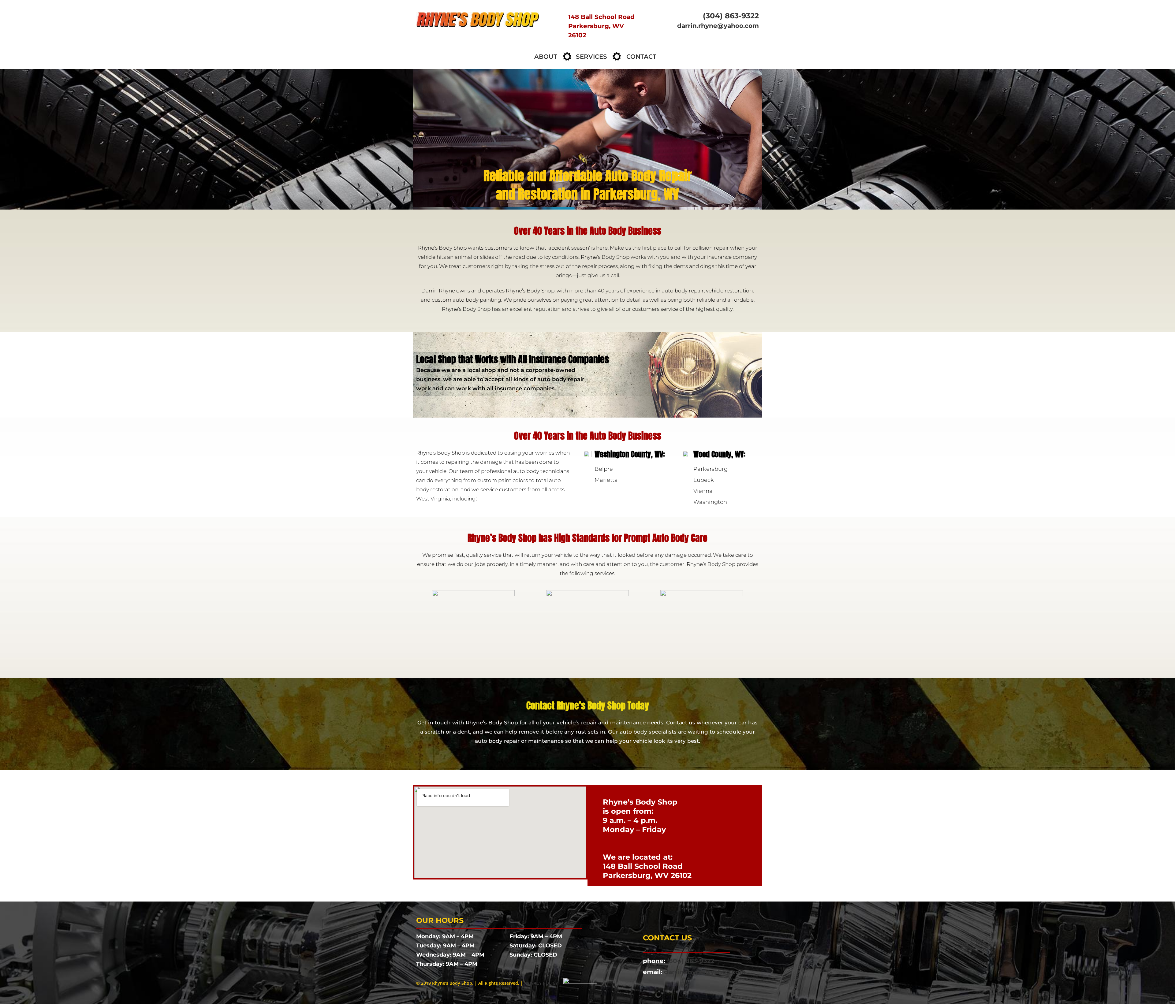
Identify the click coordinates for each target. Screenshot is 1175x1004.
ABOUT (545, 56)
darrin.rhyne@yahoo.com (718, 25)
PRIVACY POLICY (541, 983)
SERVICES (591, 56)
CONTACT (641, 56)
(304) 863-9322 (731, 15)
